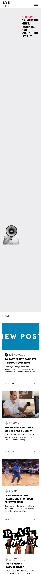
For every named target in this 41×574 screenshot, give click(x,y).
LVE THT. (27, 36)
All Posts (6, 316)
